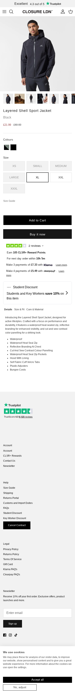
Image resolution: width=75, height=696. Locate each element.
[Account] (61, 11)
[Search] (13, 11)
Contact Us (9, 460)
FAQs (6, 508)
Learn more (61, 265)
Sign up (12, 623)
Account (7, 450)
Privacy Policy (10, 549)
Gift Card (8, 564)
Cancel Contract (17, 525)
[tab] (8, 309)
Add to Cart (37, 220)
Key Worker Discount (14, 518)
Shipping (8, 493)
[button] (6, 147)
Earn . (26, 252)
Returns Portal (11, 498)
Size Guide (9, 487)
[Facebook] (4, 635)
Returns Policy (11, 554)
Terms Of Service (12, 559)
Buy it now (37, 234)
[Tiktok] (15, 635)
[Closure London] (38, 11)
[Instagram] (10, 635)
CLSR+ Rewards (12, 455)
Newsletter (9, 466)
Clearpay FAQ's (11, 574)
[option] (37, 53)
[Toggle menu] (4, 11)
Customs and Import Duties (18, 503)
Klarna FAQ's (10, 569)
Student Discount (12, 513)
